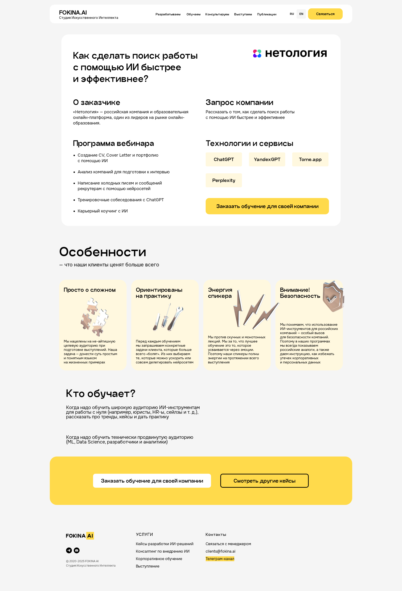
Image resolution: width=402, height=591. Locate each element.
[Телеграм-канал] (69, 550)
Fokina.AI (73, 12)
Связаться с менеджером (228, 543)
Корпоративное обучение (159, 558)
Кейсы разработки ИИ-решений (165, 543)
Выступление (147, 566)
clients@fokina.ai (220, 551)
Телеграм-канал (220, 558)
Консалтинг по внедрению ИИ (163, 551)
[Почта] (77, 550)
